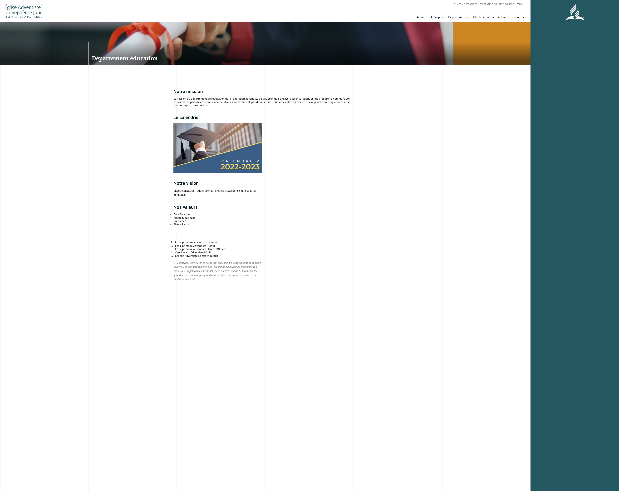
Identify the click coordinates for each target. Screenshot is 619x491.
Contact (520, 17)
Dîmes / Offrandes (465, 4)
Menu (522, 4)
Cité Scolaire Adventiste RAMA (193, 252)
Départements (458, 17)
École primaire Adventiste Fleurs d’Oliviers (200, 249)
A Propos (436, 17)
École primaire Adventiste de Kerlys (196, 242)
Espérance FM (488, 4)
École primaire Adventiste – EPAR (195, 246)
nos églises (506, 4)
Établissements (483, 17)
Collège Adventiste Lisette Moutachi (197, 256)
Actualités (504, 17)
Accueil (421, 17)
